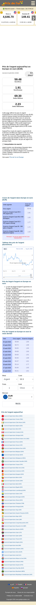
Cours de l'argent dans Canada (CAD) (13, 432)
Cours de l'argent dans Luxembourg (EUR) (15, 490)
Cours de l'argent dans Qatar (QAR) (13, 535)
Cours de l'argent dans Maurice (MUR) (13, 529)
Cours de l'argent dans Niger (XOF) (13, 516)
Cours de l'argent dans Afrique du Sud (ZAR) (15, 558)
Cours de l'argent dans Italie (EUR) (13, 484)
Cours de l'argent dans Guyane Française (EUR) (16, 513)
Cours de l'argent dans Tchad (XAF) (13, 539)
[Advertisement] (18, 45)
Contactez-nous (28, 595)
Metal (4, 375)
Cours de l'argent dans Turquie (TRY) (13, 464)
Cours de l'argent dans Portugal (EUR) (13, 506)
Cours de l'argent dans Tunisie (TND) (13, 419)
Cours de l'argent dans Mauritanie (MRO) (14, 571)
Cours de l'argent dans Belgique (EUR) (14, 451)
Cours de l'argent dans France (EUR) (13, 442)
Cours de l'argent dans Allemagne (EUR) (14, 497)
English (20, 584)
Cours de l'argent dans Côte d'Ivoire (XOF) (14, 422)
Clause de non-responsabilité (26, 592)
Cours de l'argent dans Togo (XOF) (13, 510)
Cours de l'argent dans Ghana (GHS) (13, 500)
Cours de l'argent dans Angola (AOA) (13, 542)
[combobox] (18, 397)
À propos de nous (10, 592)
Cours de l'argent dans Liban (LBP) (13, 519)
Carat (20, 375)
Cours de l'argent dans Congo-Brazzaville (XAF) (16, 522)
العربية (12, 584)
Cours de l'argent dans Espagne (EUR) (14, 474)
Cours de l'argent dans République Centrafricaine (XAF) (18, 574)
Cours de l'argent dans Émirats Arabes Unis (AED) (16, 438)
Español (16, 587)
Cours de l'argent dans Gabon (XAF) (13, 493)
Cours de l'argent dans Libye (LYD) (13, 532)
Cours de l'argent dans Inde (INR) (12, 545)
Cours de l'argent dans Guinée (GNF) (13, 480)
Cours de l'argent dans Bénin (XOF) (13, 477)
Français (29, 584)
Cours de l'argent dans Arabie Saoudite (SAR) (15, 461)
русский (25, 587)
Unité (20, 384)
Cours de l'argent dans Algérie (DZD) (13, 425)
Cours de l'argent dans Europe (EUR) (13, 455)
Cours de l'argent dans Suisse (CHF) (13, 445)
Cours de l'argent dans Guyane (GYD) (13, 565)
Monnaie (5, 393)
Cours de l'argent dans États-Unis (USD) (14, 467)
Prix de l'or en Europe (17, 157)
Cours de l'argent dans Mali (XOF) (12, 429)
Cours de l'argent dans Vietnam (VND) (13, 561)
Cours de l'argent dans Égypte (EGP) (13, 487)
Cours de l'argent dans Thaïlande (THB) (14, 503)
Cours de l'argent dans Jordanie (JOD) (13, 548)
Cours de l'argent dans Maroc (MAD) (13, 416)
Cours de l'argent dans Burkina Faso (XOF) (15, 448)
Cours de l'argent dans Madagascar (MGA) (15, 458)
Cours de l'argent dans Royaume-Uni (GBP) (15, 526)
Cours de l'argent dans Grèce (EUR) (13, 552)
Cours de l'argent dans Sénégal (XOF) (13, 435)
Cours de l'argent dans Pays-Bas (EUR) (14, 568)
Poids (4, 384)
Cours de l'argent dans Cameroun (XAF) (14, 471)
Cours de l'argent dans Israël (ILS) (12, 555)
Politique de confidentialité (14, 595)
